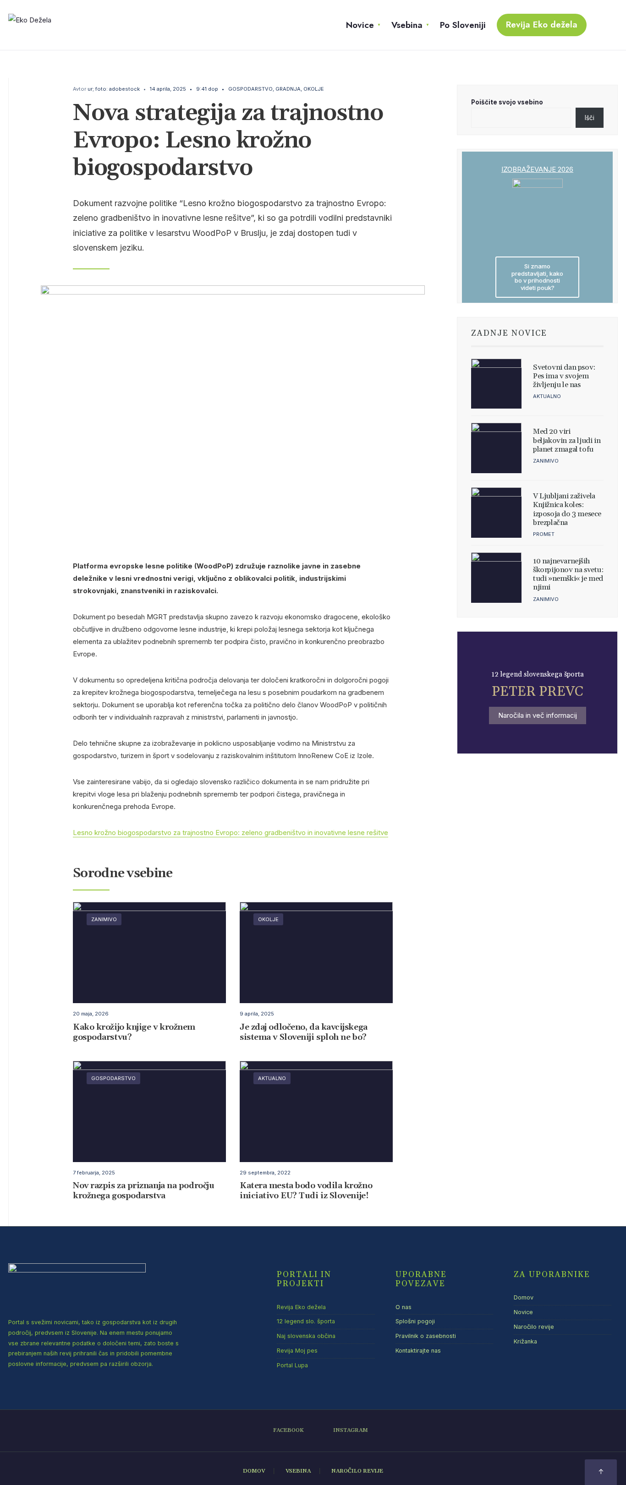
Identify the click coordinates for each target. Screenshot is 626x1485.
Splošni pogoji (415, 1321)
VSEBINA (298, 1471)
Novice (360, 25)
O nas (403, 1307)
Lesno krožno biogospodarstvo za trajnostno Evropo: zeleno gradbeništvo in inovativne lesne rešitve (230, 832)
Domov (523, 1297)
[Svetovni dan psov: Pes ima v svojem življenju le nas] (496, 384)
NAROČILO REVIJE (357, 1471)
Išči (589, 117)
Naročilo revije (534, 1326)
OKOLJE (313, 89)
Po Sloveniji (463, 25)
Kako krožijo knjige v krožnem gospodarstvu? (134, 1032)
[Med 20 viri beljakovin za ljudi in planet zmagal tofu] (496, 448)
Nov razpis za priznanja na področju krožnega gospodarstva (143, 1191)
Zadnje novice (509, 333)
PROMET (544, 534)
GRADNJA (288, 89)
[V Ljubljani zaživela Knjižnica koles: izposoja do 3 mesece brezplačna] (496, 512)
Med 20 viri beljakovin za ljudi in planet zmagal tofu (566, 440)
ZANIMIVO (104, 919)
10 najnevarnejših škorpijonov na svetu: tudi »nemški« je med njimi (568, 574)
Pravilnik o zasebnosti (425, 1335)
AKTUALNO (272, 1078)
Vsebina (407, 25)
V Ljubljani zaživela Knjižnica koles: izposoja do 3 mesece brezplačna (567, 509)
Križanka (525, 1341)
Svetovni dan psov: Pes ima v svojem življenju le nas (564, 376)
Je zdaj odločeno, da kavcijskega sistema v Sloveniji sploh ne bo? (304, 1032)
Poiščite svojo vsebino (507, 102)
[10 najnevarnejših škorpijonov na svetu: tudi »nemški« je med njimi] (496, 577)
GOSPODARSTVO (250, 89)
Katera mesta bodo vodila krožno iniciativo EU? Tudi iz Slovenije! (306, 1191)
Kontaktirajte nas (418, 1350)
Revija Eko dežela (541, 24)
